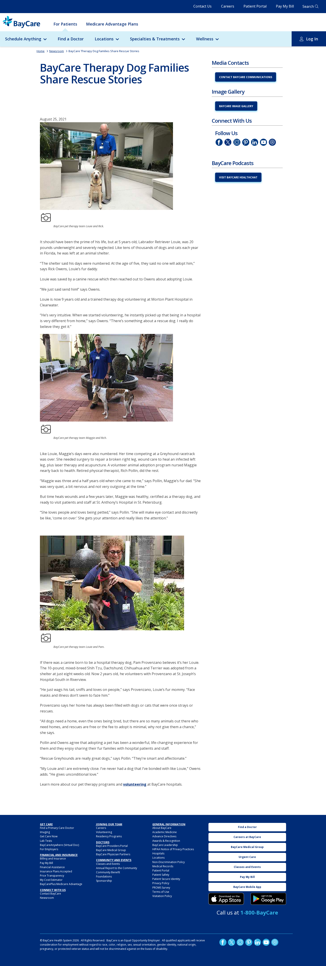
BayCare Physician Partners (113, 854)
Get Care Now (48, 836)
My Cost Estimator (51, 880)
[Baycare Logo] (21, 22)
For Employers (49, 849)
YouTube (263, 142)
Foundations (104, 876)
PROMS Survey (161, 887)
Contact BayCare (50, 893)
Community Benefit (108, 872)
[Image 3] (226, 899)
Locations (104, 38)
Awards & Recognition (166, 841)
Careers (227, 6)
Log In (312, 38)
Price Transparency (52, 875)
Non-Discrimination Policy (168, 862)
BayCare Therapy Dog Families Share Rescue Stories (104, 51)
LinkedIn (254, 142)
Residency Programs (109, 836)
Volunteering (104, 832)
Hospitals (158, 853)
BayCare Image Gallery (236, 106)
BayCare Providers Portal (112, 846)
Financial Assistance (52, 867)
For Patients (65, 24)
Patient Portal (255, 6)
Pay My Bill (285, 6)
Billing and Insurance (53, 858)
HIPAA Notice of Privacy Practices (173, 849)
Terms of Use (160, 892)
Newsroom (56, 51)
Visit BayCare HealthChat (238, 177)
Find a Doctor (71, 38)
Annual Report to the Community (116, 868)
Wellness (204, 38)
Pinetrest (245, 142)
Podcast (272, 142)
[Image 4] (268, 899)
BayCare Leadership (165, 845)
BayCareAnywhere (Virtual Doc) (59, 845)
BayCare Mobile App (247, 887)
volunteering (134, 784)
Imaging (45, 832)
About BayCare (161, 828)
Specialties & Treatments (155, 38)
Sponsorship (104, 881)
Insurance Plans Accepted (56, 871)
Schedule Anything (23, 38)
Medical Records (162, 866)
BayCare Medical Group (111, 850)
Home (41, 51)
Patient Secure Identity (166, 879)
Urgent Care (247, 857)
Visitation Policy (162, 896)
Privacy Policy (160, 883)
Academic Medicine (164, 832)
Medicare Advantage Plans (112, 24)
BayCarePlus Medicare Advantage (61, 884)
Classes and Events (108, 864)
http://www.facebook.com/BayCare (219, 142)
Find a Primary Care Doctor (57, 828)
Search (308, 6)
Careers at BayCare (247, 837)
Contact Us (202, 6)
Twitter (228, 142)
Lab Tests (46, 841)
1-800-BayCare (259, 912)
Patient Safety (160, 875)
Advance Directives (164, 836)
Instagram (236, 142)
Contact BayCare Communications (245, 77)
